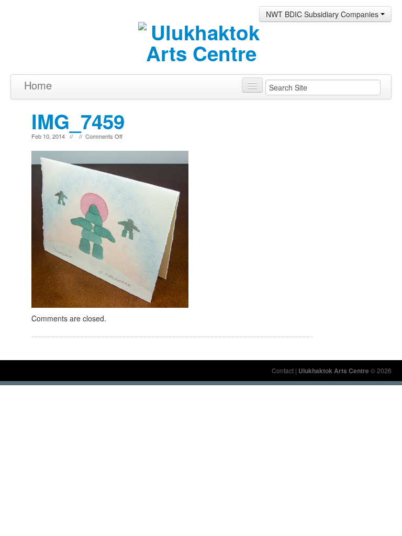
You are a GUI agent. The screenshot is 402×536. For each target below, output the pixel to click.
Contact (283, 370)
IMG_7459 (78, 121)
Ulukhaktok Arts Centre (333, 370)
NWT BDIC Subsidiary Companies (323, 14)
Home (38, 85)
